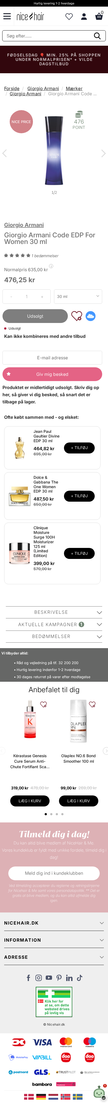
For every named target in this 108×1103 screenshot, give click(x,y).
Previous (5, 154)
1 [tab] (46, 814)
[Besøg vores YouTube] (48, 979)
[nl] (54, 1096)
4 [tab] (63, 814)
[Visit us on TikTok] (79, 979)
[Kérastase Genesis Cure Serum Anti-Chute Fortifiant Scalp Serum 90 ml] (30, 718)
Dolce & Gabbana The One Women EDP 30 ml (46, 484)
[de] (42, 1096)
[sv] (78, 1096)
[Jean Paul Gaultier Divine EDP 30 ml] (20, 447)
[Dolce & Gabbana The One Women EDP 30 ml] (20, 495)
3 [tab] (57, 814)
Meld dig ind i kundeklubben (54, 873)
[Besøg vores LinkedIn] (69, 979)
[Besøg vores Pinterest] (59, 979)
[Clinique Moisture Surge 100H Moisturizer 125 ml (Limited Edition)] (20, 553)
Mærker (74, 88)
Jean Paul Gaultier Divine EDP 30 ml (47, 436)
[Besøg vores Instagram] (38, 979)
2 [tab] (52, 814)
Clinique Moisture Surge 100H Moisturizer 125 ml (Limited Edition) (44, 541)
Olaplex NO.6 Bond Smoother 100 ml (78, 758)
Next (102, 154)
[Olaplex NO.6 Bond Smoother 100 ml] (78, 721)
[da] (30, 1096)
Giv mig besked (52, 374)
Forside (11, 88)
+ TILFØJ (79, 447)
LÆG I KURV (30, 800)
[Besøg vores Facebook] (28, 979)
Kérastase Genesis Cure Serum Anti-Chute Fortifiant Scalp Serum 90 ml (30, 761)
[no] (67, 1096)
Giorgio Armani (43, 88)
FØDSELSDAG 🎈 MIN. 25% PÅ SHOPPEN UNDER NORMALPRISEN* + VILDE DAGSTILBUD (54, 59)
